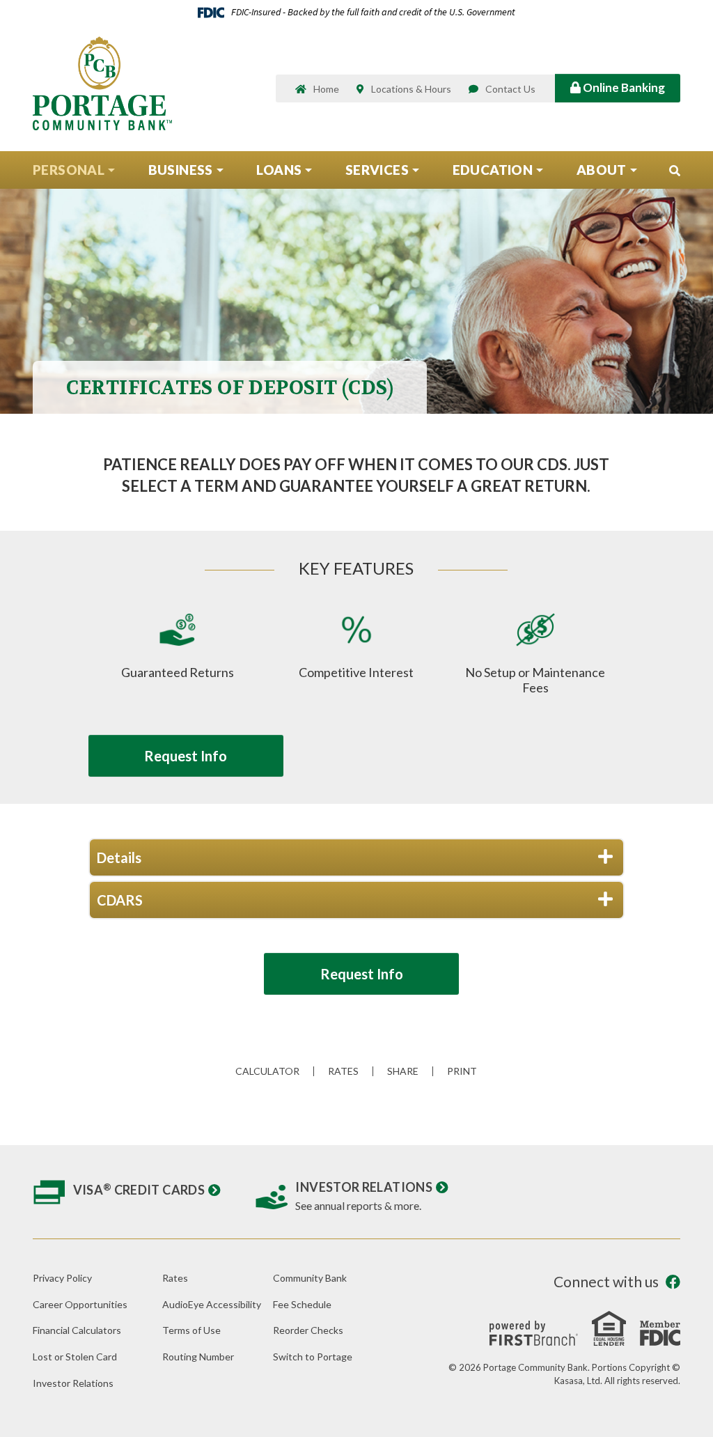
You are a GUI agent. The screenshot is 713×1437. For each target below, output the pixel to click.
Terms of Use (191, 1330)
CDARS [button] (120, 900)
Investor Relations (363, 1187)
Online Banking (623, 87)
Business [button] (180, 170)
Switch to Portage (312, 1356)
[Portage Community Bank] (102, 81)
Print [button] (462, 1071)
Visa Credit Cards (139, 1189)
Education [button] (493, 170)
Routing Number (198, 1356)
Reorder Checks (308, 1330)
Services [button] (377, 170)
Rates (343, 1071)
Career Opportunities (80, 1304)
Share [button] (402, 1071)
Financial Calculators (77, 1330)
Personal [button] (68, 170)
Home (326, 89)
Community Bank (310, 1278)
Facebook (673, 1282)
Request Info (185, 755)
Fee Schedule (302, 1304)
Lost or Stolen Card (75, 1356)
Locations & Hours (411, 89)
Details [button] (119, 857)
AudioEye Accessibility (211, 1304)
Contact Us (510, 89)
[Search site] (674, 170)
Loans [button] (278, 170)
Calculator (267, 1071)
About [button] (602, 170)
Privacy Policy (62, 1278)
